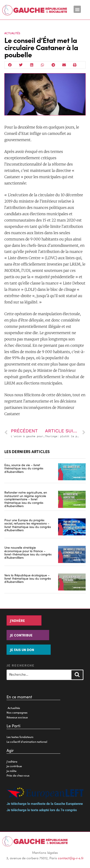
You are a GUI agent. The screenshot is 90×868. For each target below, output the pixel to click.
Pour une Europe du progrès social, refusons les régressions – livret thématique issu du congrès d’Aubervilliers (27, 525)
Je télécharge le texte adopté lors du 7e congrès (42, 810)
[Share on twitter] (21, 65)
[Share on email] (64, 65)
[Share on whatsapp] (42, 65)
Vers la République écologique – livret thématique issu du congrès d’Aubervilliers (27, 578)
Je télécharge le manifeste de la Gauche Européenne (45, 804)
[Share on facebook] (10, 65)
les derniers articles (27, 451)
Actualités (12, 33)
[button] (77, 9)
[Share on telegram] (53, 65)
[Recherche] (77, 674)
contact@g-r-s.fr (71, 858)
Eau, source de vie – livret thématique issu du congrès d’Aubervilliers (23, 468)
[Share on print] (74, 65)
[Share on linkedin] (31, 65)
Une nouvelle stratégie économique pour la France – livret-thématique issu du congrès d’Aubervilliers (28, 552)
